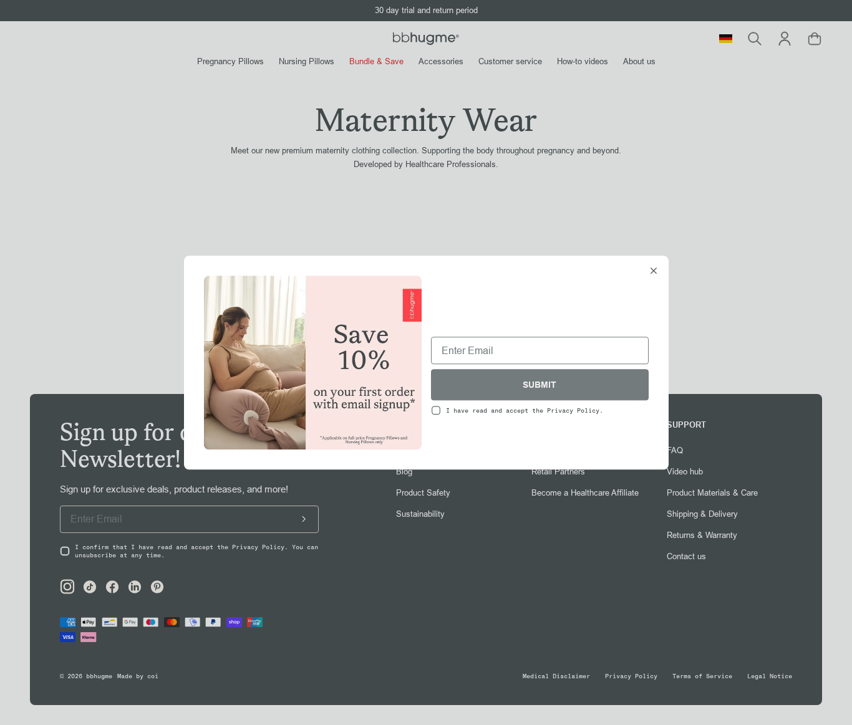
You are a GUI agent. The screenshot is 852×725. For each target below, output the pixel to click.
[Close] (654, 272)
